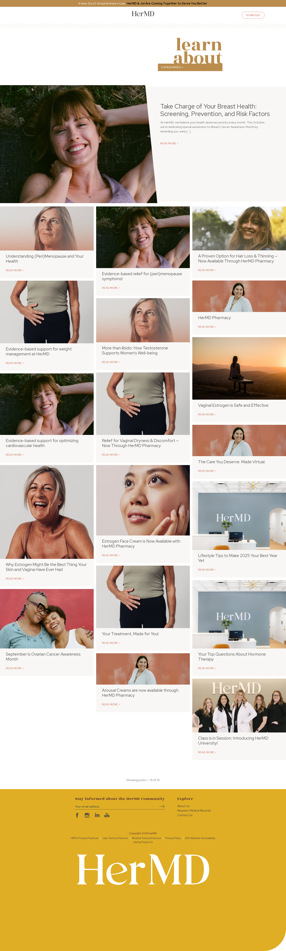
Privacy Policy (173, 838)
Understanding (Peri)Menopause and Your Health (45, 258)
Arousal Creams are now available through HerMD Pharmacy (140, 693)
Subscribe (161, 806)
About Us (183, 806)
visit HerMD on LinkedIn (97, 815)
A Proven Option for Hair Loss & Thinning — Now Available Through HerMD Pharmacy (237, 258)
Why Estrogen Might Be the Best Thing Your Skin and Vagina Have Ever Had (46, 567)
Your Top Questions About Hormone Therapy (232, 656)
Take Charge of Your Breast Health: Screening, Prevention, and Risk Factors (215, 110)
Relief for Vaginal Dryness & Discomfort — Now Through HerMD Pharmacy (140, 443)
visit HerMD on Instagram (87, 815)
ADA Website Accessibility (200, 838)
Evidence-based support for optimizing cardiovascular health (42, 443)
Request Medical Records (194, 810)
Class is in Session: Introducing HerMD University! (233, 740)
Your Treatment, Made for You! (130, 634)
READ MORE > (169, 143)
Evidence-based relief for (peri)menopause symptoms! (142, 276)
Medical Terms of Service (146, 838)
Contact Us (184, 815)
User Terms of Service (115, 838)
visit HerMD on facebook (77, 815)
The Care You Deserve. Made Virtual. (232, 462)
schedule (253, 15)
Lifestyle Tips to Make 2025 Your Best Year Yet (237, 558)
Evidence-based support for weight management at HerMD (39, 351)
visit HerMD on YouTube (107, 815)
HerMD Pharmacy (214, 317)
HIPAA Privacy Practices (84, 838)
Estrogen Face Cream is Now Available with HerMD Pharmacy (141, 543)
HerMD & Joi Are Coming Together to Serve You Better (167, 3)
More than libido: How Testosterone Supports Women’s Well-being (135, 350)
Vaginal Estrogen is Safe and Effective (233, 405)
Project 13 (147, 842)
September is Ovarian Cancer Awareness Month (43, 656)
